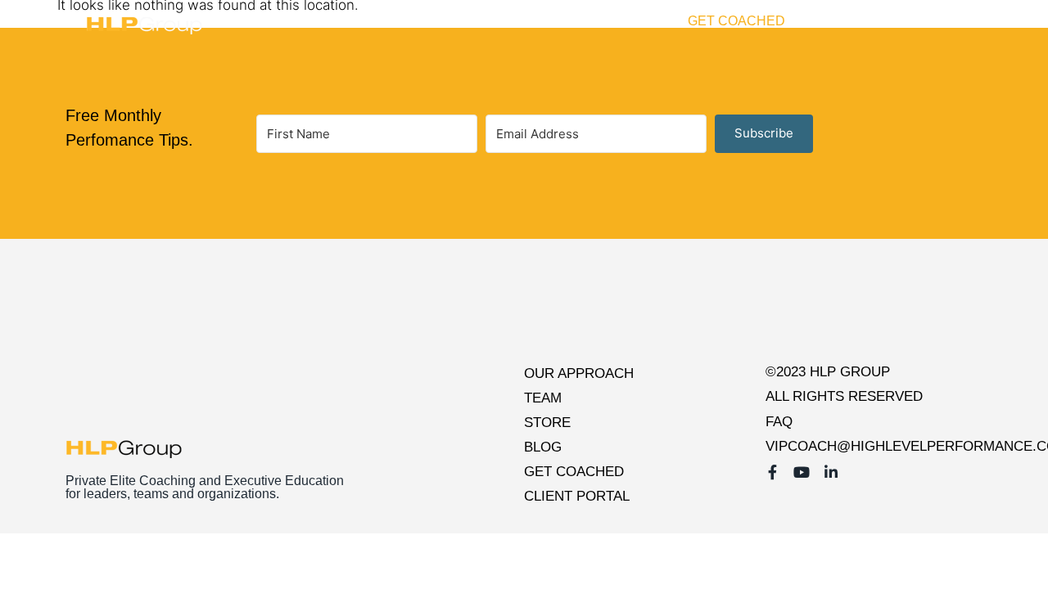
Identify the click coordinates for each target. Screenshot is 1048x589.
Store (593, 21)
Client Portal (854, 21)
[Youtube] (949, 21)
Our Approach (579, 373)
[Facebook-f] (925, 21)
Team (543, 398)
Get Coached (736, 21)
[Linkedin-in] (972, 21)
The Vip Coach (483, 21)
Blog (652, 21)
